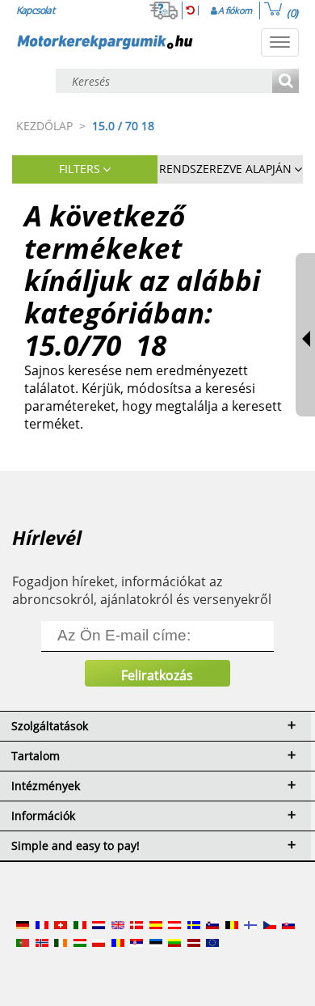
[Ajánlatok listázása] (285, 82)
